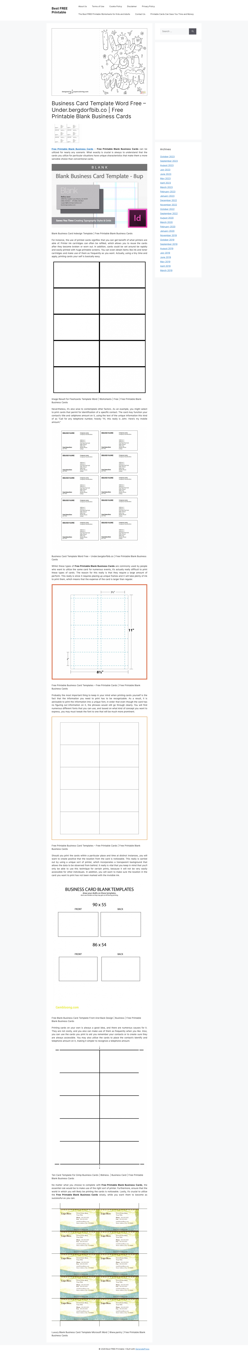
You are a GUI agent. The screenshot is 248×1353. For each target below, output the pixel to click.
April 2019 (165, 266)
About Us (82, 6)
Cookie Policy (115, 6)
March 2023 (166, 187)
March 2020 (166, 222)
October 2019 (167, 239)
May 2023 (165, 178)
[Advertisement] (178, 92)
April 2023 (165, 183)
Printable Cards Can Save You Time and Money (172, 14)
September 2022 (169, 213)
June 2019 (165, 257)
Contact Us (140, 14)
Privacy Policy (148, 6)
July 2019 (165, 253)
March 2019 (166, 270)
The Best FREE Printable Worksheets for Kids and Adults (104, 14)
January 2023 (167, 196)
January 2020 (167, 231)
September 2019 (168, 244)
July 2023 (165, 169)
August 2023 (167, 165)
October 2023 (167, 156)
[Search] (192, 31)
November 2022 (168, 204)
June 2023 (165, 174)
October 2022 (167, 209)
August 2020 (167, 218)
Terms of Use (98, 6)
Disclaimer (132, 6)
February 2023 (167, 191)
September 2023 (169, 161)
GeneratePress (142, 1349)
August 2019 (166, 248)
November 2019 (168, 235)
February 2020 (167, 226)
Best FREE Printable (60, 10)
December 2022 (168, 200)
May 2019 (165, 261)
